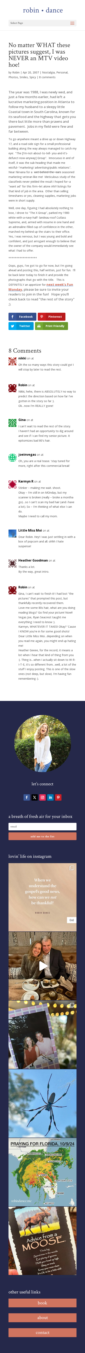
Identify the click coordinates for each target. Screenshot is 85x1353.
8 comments (47, 77)
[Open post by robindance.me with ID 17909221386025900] (42, 966)
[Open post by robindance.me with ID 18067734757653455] (42, 1103)
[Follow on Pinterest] (58, 797)
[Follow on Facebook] (27, 797)
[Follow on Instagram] (42, 797)
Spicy (32, 77)
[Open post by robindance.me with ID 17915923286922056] (42, 1035)
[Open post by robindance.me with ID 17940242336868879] (42, 1172)
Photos (13, 77)
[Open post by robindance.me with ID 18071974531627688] (42, 897)
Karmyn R (25, 481)
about (42, 1317)
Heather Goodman (33, 560)
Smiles (24, 77)
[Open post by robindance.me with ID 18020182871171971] (42, 1241)
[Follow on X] (34, 797)
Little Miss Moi (30, 530)
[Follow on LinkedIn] (50, 797)
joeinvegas (27, 454)
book (42, 1303)
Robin (16, 72)
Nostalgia (48, 72)
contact (42, 1332)
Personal (62, 72)
